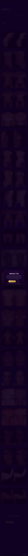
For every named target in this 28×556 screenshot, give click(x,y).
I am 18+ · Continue (12, 281)
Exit (17, 281)
